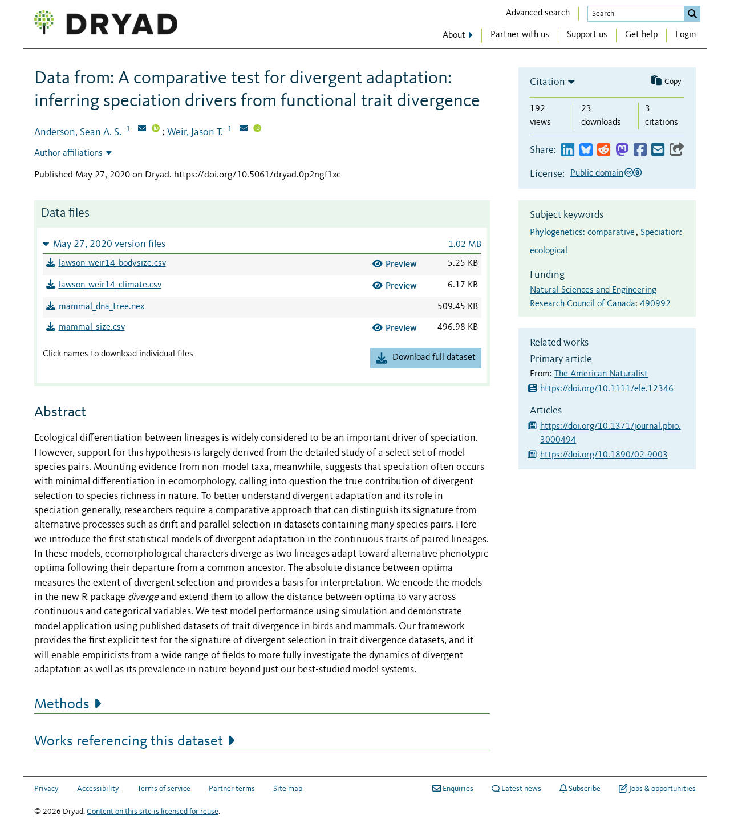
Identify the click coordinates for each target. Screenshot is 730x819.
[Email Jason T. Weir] (243, 129)
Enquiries (458, 789)
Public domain (596, 173)
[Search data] (692, 14)
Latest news (521, 789)
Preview (401, 263)
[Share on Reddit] (603, 150)
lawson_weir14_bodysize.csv (112, 263)
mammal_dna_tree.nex (101, 306)
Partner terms (232, 789)
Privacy (46, 789)
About (454, 35)
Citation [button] (547, 82)
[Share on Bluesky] (586, 150)
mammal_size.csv (92, 327)
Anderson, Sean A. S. (77, 132)
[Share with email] (657, 150)
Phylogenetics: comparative (582, 232)
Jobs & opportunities (662, 789)
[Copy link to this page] (677, 150)
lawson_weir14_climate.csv (110, 285)
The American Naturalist (601, 374)
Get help (641, 34)
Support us (587, 34)
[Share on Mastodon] (621, 150)
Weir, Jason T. (195, 132)
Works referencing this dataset (128, 741)
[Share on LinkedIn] (567, 150)
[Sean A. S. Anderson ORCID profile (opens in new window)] (156, 129)
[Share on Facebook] (640, 150)
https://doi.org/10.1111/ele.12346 (607, 389)
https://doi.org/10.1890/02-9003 (604, 455)
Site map (287, 789)
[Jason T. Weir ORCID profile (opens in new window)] (257, 129)
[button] (262, 243)
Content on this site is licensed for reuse (152, 812)
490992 (655, 304)
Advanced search (538, 13)
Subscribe (585, 789)
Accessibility (98, 789)
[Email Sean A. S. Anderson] (142, 129)
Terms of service (163, 789)
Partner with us (519, 34)
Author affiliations (68, 153)
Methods (62, 704)
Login (685, 34)
